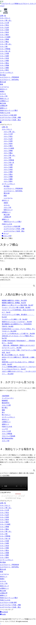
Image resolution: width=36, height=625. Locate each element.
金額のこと (3, 108)
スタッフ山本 (4, 27)
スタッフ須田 (4, 56)
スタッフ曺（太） (6, 44)
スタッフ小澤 (4, 23)
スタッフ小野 (6, 405)
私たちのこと (6, 414)
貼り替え (5, 407)
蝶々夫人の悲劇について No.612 (13, 355)
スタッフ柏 (3, 46)
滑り (3, 412)
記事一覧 (3, 15)
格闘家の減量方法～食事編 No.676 (14, 303)
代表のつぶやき (5, 113)
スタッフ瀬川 (4, 34)
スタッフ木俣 (4, 58)
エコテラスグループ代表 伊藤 (10, 117)
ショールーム (4, 87)
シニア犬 (5, 429)
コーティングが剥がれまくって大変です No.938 (18, 333)
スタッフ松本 (4, 32)
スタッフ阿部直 (5, 49)
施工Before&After (7, 438)
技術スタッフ (4, 98)
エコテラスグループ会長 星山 (10, 120)
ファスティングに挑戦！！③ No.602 (14, 319)
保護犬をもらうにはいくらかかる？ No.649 (17, 321)
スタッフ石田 (4, 30)
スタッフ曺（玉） (6, 20)
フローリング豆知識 (8, 436)
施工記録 (3, 103)
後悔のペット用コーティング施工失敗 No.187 (17, 305)
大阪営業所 (5, 396)
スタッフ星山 (4, 63)
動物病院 (5, 400)
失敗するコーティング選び (9, 110)
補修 (3, 410)
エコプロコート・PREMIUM (9, 77)
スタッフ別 (3, 96)
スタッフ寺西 (4, 53)
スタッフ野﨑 (4, 39)
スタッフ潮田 (4, 68)
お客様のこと (4, 101)
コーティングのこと (6, 72)
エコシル (3, 94)
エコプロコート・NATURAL (9, 79)
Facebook (4, 612)
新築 (1, 84)
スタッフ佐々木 (5, 51)
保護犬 (2, 91)
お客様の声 (3, 105)
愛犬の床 (3, 82)
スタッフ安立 (4, 25)
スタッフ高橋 (4, 65)
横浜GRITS (5, 403)
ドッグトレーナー (8, 398)
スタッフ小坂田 (5, 37)
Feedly (3, 614)
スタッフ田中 (4, 70)
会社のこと (3, 89)
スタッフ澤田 (4, 60)
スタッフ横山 (4, 41)
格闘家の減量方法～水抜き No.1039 (14, 300)
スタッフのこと (5, 18)
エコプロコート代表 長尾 (8, 115)
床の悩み (3, 75)
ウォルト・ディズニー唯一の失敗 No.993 (16, 307)
